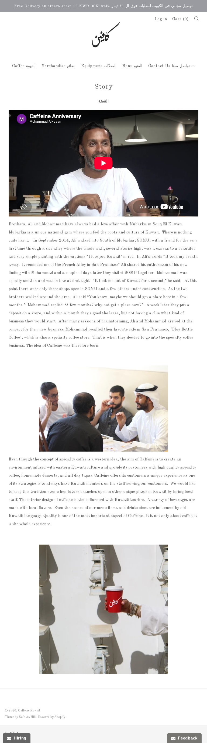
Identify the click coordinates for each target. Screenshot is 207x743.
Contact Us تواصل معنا (169, 66)
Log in (161, 19)
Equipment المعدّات (98, 66)
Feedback (186, 738)
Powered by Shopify (51, 717)
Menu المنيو (132, 66)
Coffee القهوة (24, 66)
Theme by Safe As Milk (20, 717)
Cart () (180, 19)
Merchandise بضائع (58, 66)
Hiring (18, 738)
